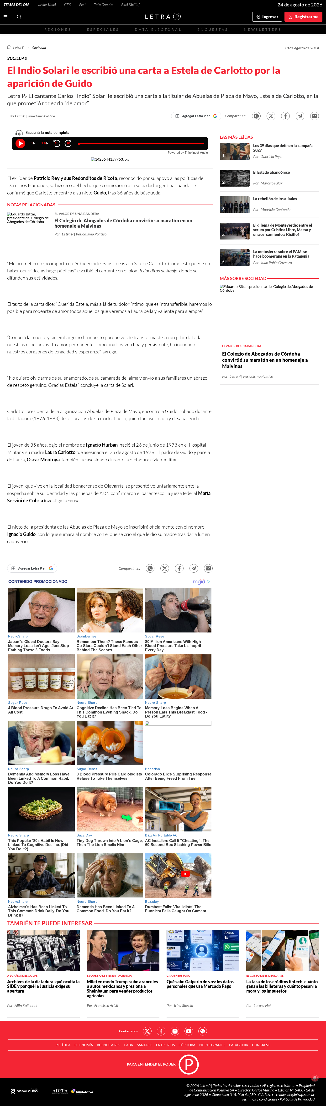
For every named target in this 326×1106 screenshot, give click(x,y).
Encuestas (212, 29)
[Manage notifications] (315, 1077)
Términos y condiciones (260, 1099)
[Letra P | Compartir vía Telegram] (300, 116)
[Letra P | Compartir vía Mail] (314, 116)
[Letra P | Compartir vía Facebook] (285, 116)
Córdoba (187, 1045)
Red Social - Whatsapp (203, 1031)
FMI (82, 4)
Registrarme (306, 16)
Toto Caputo (103, 4)
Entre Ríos (165, 1045)
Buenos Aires (108, 1045)
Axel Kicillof (130, 4)
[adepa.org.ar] (60, 1091)
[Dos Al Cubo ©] (24, 1091)
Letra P (18, 47)
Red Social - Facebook (161, 1031)
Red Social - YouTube (189, 1031)
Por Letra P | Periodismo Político (32, 116)
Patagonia (238, 1045)
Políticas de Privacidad (297, 1099)
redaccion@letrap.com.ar (295, 1094)
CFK (67, 4)
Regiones (58, 29)
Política (63, 1045)
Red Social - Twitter (147, 1031)
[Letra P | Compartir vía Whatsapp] (256, 116)
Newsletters (263, 29)
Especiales (103, 29)
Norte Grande (212, 1045)
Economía (83, 1045)
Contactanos (128, 1031)
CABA (128, 1045)
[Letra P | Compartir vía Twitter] (271, 116)
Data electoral (158, 29)
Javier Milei (47, 4)
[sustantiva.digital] (82, 1091)
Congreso (261, 1045)
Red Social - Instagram (175, 1031)
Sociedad (39, 47)
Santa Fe (144, 1045)
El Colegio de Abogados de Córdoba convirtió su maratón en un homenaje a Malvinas (265, 360)
